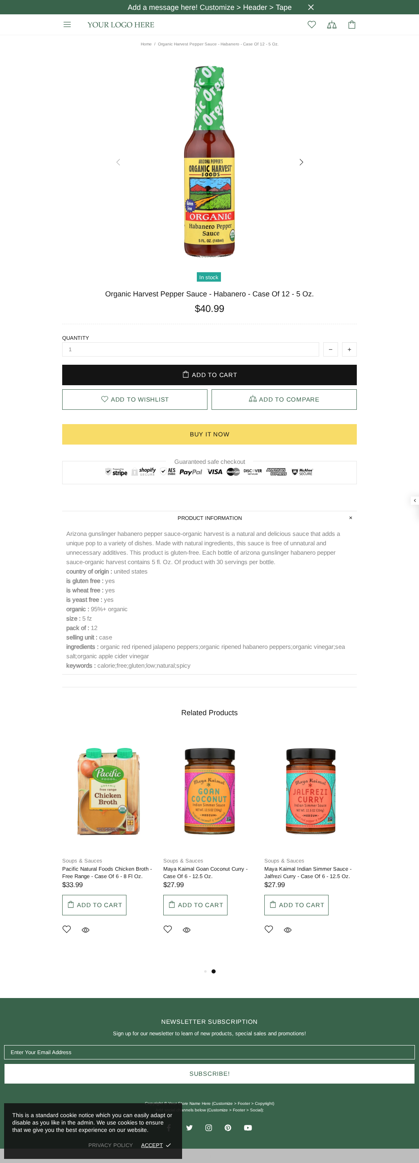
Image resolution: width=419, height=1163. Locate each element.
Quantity (75, 338)
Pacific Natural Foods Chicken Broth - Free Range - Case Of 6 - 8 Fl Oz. (107, 872)
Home (146, 44)
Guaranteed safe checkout (209, 461)
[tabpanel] (108, 845)
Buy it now (210, 434)
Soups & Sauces (82, 861)
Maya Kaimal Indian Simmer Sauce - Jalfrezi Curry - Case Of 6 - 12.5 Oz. (307, 872)
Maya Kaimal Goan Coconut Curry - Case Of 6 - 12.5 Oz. (205, 872)
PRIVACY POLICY (110, 1145)
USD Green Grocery (121, 24)
